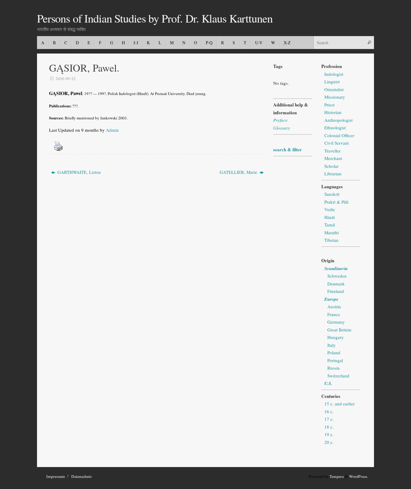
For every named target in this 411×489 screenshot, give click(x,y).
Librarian (332, 174)
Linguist (332, 81)
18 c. (329, 427)
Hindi (329, 217)
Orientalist (334, 89)
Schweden (337, 276)
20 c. (329, 442)
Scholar (331, 166)
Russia (333, 368)
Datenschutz (81, 476)
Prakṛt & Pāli (336, 202)
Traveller (332, 151)
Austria (334, 306)
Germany (336, 322)
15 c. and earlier (339, 404)
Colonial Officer (339, 135)
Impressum (55, 476)
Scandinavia (336, 268)
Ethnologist (335, 128)
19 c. (329, 434)
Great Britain (339, 330)
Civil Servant (336, 143)
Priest (329, 105)
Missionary (334, 97)
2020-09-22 (66, 78)
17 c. (329, 419)
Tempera (336, 476)
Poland (333, 352)
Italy (331, 345)
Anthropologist (338, 120)
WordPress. (358, 476)
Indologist (333, 74)
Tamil (329, 225)
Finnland (335, 291)
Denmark (336, 284)
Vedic (329, 209)
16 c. (329, 411)
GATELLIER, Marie (239, 172)
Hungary (335, 337)
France (333, 314)
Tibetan (331, 240)
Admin (112, 130)
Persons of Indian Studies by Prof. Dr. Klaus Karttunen (154, 18)
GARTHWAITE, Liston (78, 172)
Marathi (331, 232)
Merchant (333, 158)
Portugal (335, 360)
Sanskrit (331, 194)
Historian (332, 112)
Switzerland (338, 376)
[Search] (369, 42)
